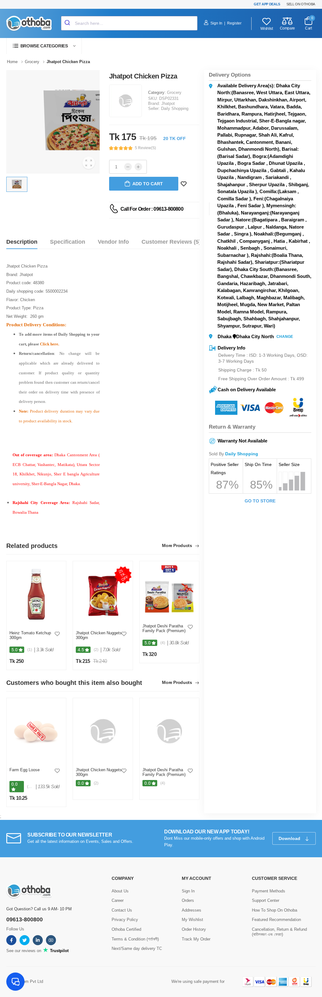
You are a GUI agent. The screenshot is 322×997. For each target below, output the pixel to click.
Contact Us (122, 910)
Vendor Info (113, 242)
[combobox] (129, 23)
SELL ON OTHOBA (300, 4)
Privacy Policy (125, 919)
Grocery (174, 92)
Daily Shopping (174, 108)
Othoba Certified (126, 929)
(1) (29, 650)
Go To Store (260, 500)
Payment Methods (268, 891)
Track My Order (196, 939)
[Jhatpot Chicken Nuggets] (103, 594)
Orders (188, 900)
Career (118, 900)
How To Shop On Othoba (274, 910)
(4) (162, 643)
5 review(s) (145, 148)
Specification (67, 242)
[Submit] (68, 23)
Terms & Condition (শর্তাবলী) (135, 939)
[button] (44, 46)
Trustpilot (59, 950)
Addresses (191, 910)
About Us (120, 891)
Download (290, 838)
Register (234, 23)
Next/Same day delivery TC (137, 948)
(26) (30, 786)
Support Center (265, 900)
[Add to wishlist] (57, 633)
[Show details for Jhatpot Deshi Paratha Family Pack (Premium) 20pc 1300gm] (169, 591)
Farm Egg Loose (24, 769)
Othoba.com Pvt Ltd (24, 981)
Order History (194, 929)
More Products (177, 545)
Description (21, 242)
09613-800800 (24, 919)
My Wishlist (192, 919)
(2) (96, 650)
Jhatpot (168, 103)
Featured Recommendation (276, 919)
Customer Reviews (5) (171, 242)
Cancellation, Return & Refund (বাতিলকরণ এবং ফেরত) (279, 932)
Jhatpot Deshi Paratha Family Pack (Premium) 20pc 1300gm (164, 631)
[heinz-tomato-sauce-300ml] (36, 594)
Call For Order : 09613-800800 (151, 209)
